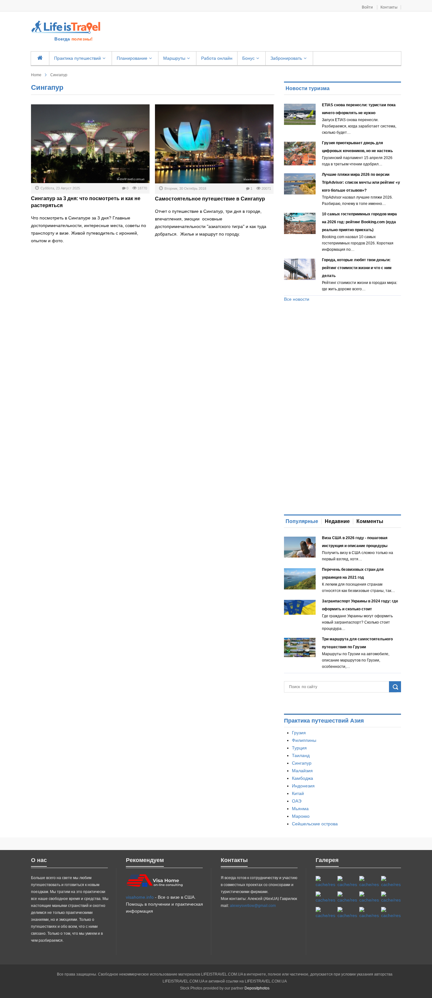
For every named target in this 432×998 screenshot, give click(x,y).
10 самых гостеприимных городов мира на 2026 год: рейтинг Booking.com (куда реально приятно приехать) (359, 222)
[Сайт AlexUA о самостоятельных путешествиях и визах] (66, 26)
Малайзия (302, 770)
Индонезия (303, 785)
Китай (298, 793)
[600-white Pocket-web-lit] (347, 897)
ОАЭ (296, 801)
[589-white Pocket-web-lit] (347, 913)
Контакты (389, 7)
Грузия (299, 732)
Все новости (296, 299)
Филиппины (304, 740)
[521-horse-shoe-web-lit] (347, 882)
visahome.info (140, 897)
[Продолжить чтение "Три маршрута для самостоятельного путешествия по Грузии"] (300, 647)
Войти (368, 7)
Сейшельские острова (315, 823)
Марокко (301, 816)
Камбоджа (302, 778)
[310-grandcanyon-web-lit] (369, 897)
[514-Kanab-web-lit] (326, 913)
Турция (299, 747)
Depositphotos (256, 988)
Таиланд (301, 755)
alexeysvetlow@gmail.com (253, 905)
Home (36, 75)
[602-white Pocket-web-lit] (369, 913)
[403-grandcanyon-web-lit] (326, 882)
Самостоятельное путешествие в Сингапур (210, 198)
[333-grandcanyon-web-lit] (391, 897)
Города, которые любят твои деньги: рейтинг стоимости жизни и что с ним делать (357, 268)
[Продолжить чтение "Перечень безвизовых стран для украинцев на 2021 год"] (300, 578)
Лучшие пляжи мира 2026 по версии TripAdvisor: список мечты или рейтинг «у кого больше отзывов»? (361, 182)
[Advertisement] (254, 32)
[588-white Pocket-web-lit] (369, 882)
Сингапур (302, 763)
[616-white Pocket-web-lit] (391, 913)
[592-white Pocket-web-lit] (391, 882)
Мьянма (300, 808)
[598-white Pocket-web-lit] (326, 897)
